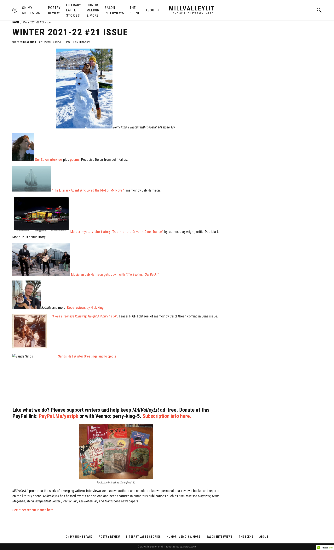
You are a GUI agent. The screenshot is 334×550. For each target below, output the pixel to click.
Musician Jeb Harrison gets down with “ (107, 274)
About (151, 10)
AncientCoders (189, 546)
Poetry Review (54, 10)
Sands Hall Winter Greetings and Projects (87, 356)
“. (85, 316)
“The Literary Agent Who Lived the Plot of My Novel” (87, 190)
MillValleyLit (192, 8)
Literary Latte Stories (73, 10)
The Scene (135, 10)
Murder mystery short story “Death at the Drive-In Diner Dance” (117, 232)
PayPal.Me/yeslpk (58, 416)
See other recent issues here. (33, 510)
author (31, 42)
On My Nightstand (32, 10)
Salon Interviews (114, 10)
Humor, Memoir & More (93, 10)
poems (75, 160)
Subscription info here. (166, 416)
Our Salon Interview (48, 160)
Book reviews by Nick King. (85, 307)
